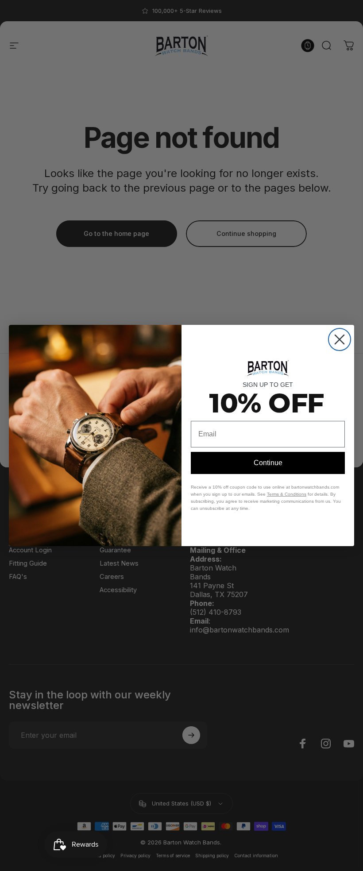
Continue (268, 462)
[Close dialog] (339, 339)
